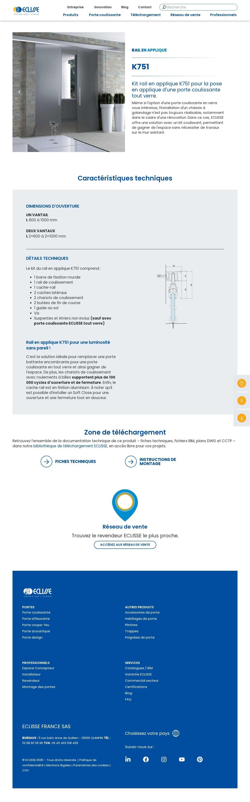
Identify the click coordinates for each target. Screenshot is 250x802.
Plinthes (131, 625)
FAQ (128, 699)
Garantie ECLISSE (138, 674)
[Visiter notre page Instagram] (164, 759)
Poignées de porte (140, 637)
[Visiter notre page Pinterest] (200, 759)
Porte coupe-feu (35, 625)
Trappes (131, 631)
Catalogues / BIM (139, 668)
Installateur (31, 674)
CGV (25, 770)
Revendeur (31, 680)
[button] (19, 92)
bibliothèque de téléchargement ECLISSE (70, 446)
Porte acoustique (36, 631)
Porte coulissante (36, 612)
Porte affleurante (36, 618)
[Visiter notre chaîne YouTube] (182, 759)
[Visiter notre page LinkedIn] (128, 759)
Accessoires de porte (142, 612)
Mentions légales (58, 765)
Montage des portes (38, 687)
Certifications (136, 687)
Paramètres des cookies (91, 765)
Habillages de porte (141, 618)
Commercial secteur (142, 680)
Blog (128, 693)
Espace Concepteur (38, 668)
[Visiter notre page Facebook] (146, 759)
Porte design (32, 637)
